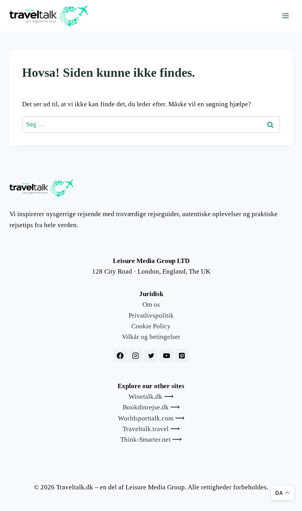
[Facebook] (120, 355)
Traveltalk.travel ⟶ (151, 429)
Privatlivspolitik (151, 315)
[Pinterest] (181, 355)
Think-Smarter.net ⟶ (151, 439)
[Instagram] (135, 355)
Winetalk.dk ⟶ (151, 396)
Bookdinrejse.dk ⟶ (151, 407)
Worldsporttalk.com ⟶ (151, 418)
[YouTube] (166, 355)
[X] (151, 355)
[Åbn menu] (285, 15)
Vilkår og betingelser (151, 337)
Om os (151, 304)
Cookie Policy (151, 326)
